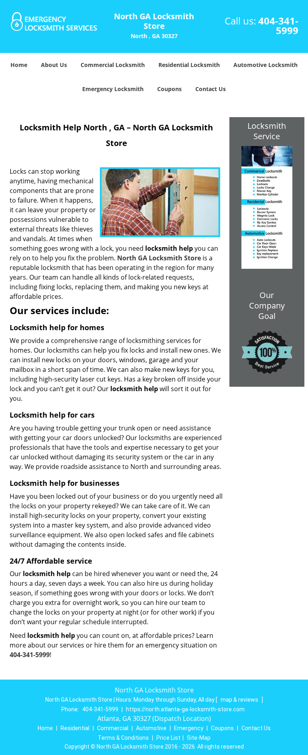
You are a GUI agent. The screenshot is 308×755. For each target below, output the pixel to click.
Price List (168, 738)
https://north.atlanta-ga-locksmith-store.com (185, 709)
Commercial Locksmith (113, 65)
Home (18, 65)
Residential (75, 728)
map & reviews (240, 699)
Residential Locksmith (189, 65)
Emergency (188, 728)
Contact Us (210, 89)
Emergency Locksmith (113, 89)
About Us (54, 65)
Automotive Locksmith (265, 65)
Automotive (151, 728)
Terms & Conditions (123, 738)
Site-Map (199, 738)
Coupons (169, 89)
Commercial (112, 728)
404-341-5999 (278, 25)
